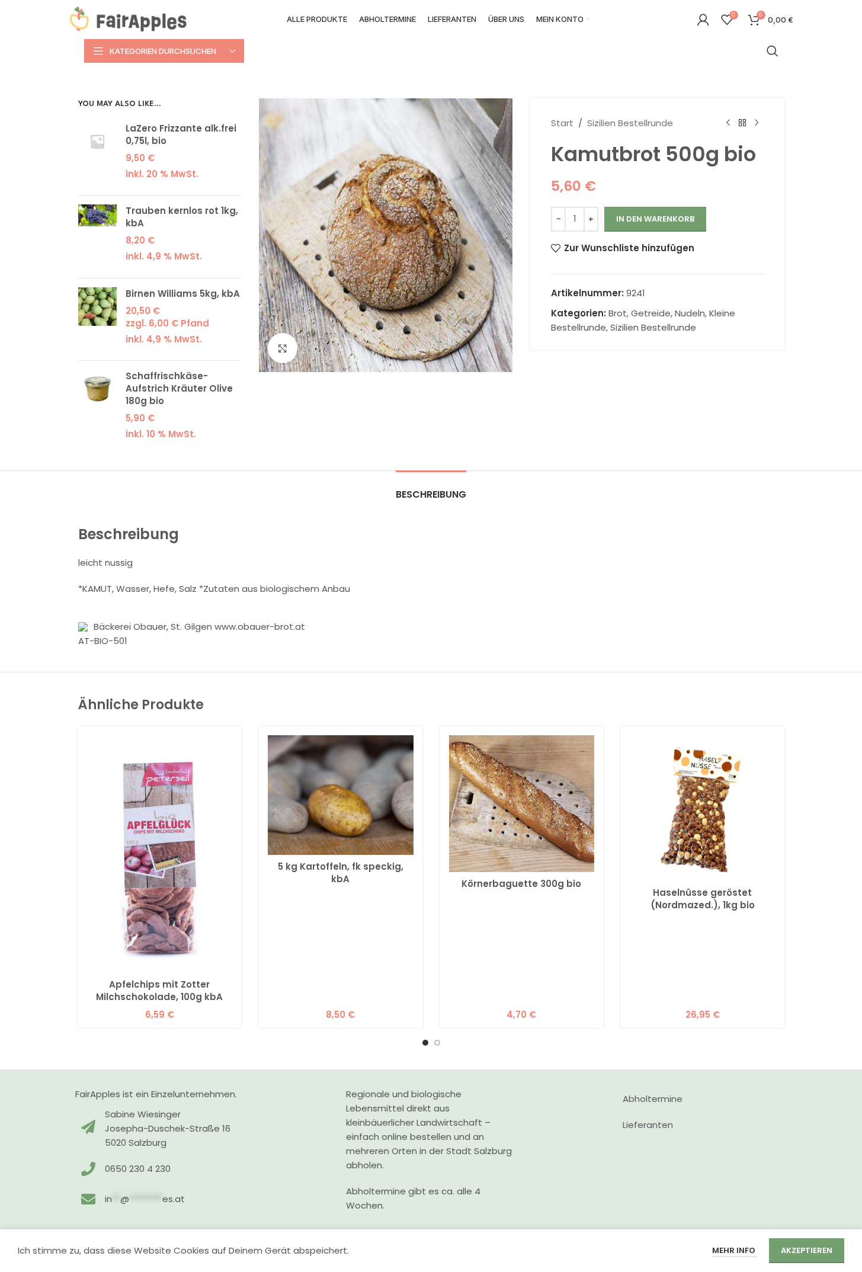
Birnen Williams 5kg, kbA (183, 293)
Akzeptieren (806, 1250)
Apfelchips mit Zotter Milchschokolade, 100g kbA (159, 990)
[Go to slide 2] (437, 1043)
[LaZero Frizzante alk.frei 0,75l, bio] (97, 154)
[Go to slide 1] (425, 1043)
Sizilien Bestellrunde (630, 123)
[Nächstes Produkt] (756, 123)
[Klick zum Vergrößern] (282, 348)
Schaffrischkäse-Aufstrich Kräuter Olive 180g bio (179, 388)
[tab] (431, 488)
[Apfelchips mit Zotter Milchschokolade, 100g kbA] (160, 854)
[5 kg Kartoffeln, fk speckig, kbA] (341, 795)
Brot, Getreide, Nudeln (656, 313)
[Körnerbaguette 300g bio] (522, 803)
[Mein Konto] (703, 19)
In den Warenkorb (655, 219)
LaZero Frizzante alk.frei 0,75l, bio (181, 134)
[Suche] (772, 51)
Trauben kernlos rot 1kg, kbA (182, 216)
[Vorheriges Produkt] (728, 123)
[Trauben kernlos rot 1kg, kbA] (97, 236)
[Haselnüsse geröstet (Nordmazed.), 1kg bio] (703, 808)
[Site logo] (128, 18)
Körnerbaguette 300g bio (521, 883)
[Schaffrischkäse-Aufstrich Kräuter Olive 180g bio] (97, 408)
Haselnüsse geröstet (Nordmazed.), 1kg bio (702, 898)
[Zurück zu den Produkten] (742, 123)
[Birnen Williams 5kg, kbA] (97, 319)
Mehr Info (734, 1250)
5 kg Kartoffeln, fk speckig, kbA (340, 872)
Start (562, 123)
